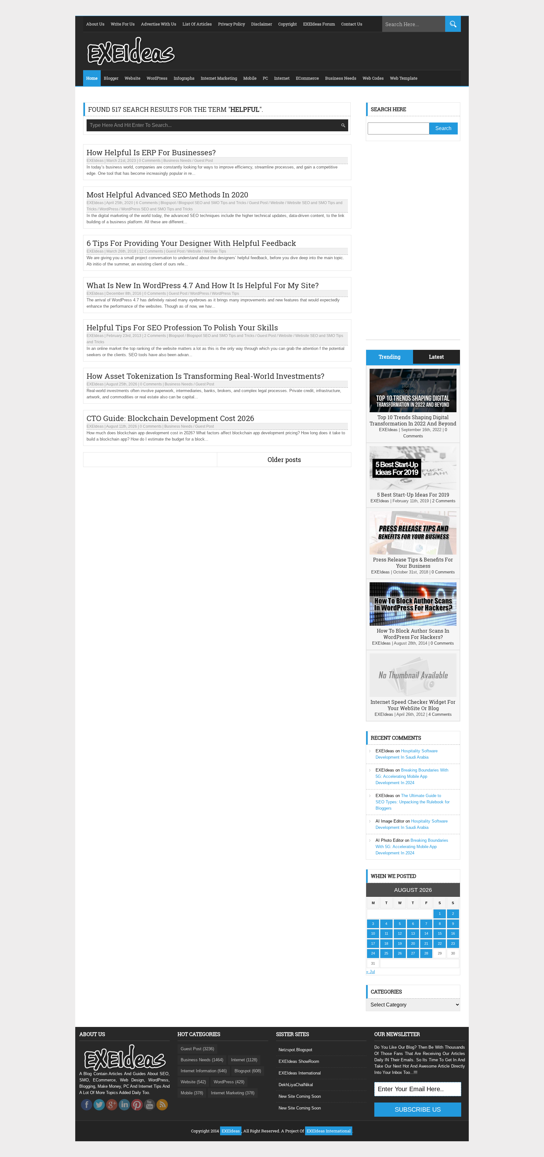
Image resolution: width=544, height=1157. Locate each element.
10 (373, 933)
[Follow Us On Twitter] (99, 1112)
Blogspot (168, 203)
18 (386, 943)
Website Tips (215, 251)
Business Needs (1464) (202, 1059)
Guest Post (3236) (197, 1048)
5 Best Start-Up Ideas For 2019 (413, 494)
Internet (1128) (244, 1059)
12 (400, 933)
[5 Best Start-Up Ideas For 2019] (413, 488)
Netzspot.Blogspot (295, 1049)
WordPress (108, 209)
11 (386, 933)
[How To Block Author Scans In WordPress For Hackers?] (413, 624)
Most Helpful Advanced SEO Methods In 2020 (167, 195)
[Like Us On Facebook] (86, 1112)
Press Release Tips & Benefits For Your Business (413, 562)
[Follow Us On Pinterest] (137, 1112)
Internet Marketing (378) (232, 1093)
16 (453, 933)
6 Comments (147, 203)
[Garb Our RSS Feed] (162, 1112)
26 (400, 953)
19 (400, 943)
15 (440, 933)
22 (440, 943)
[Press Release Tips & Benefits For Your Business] (413, 553)
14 (426, 933)
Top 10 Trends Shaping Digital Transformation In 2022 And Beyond (413, 420)
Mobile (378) (192, 1093)
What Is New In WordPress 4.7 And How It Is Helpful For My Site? (203, 285)
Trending (389, 356)
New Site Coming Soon (300, 1096)
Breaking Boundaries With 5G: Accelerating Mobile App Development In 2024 (412, 776)
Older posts (284, 459)
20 (413, 943)
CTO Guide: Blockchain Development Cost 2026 (170, 418)
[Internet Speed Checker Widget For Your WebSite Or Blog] (413, 695)
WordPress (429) (229, 1082)
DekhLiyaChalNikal (296, 1084)
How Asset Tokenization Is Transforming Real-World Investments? (205, 376)
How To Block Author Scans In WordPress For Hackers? (413, 633)
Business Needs (177, 160)
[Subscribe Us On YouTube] (149, 1112)
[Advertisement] (413, 245)
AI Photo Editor (390, 840)
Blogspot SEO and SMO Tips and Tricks (212, 203)
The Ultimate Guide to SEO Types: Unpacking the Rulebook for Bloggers (413, 802)
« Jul (370, 971)
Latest (436, 356)
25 (386, 953)
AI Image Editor (390, 821)
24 (373, 953)
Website (277, 203)
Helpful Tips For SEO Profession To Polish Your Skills (182, 327)
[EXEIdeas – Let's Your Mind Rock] (130, 63)
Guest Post (203, 160)
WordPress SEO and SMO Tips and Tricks (157, 209)
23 (453, 943)
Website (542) (193, 1082)
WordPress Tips (225, 293)
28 (426, 953)
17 (373, 943)
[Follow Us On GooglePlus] (111, 1112)
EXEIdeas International (300, 1073)
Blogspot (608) (248, 1071)
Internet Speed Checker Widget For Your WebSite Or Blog (413, 704)
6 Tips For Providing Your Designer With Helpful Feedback (191, 243)
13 (413, 933)
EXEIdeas (95, 160)
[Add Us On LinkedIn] (124, 1112)
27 (413, 953)
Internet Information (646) (204, 1071)
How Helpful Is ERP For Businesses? (151, 152)
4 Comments (440, 714)
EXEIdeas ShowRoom (299, 1061)
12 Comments (151, 251)
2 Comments (155, 335)
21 (426, 943)
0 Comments (150, 160)
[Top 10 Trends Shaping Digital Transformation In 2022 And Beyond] (413, 410)
